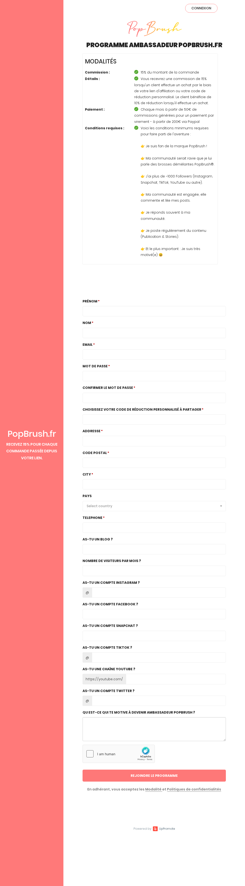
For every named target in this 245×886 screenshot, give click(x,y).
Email (88, 344)
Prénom (90, 301)
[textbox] (154, 506)
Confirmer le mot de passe (108, 387)
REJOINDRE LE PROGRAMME (154, 775)
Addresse (91, 431)
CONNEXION (201, 8)
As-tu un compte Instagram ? (111, 582)
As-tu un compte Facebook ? (110, 604)
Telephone (92, 517)
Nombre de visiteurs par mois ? (112, 560)
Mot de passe (95, 366)
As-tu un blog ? (98, 539)
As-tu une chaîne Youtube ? (109, 669)
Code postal (95, 452)
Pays (87, 496)
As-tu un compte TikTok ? (107, 647)
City (87, 474)
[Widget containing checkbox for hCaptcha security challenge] (119, 754)
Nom (87, 322)
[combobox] (154, 506)
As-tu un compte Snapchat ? (110, 625)
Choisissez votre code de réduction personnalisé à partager (142, 409)
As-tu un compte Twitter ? (108, 690)
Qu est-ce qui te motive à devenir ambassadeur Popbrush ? (139, 712)
